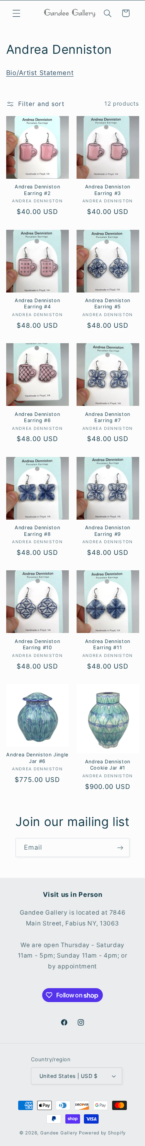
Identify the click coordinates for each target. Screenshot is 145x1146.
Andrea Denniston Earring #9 (107, 531)
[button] (16, 13)
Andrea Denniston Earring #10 (37, 644)
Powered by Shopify (102, 1133)
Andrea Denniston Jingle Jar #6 (37, 758)
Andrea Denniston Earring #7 (107, 417)
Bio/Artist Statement (40, 73)
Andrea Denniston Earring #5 (107, 304)
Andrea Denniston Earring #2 (37, 190)
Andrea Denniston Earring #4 (37, 304)
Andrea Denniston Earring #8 (37, 531)
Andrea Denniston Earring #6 (37, 417)
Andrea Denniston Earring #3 (107, 190)
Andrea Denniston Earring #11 (107, 644)
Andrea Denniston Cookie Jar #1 (107, 765)
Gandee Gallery (58, 1133)
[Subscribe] (120, 847)
